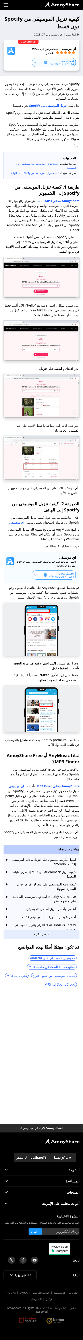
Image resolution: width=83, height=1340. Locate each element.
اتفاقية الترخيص (40, 1293)
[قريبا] (34, 1260)
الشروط (73, 1293)
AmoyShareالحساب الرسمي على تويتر (11, 1260)
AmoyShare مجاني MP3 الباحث (57, 201)
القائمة (6, 5)
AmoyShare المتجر (29, 1157)
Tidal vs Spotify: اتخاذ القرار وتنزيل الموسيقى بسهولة (45, 927)
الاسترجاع (36, 1299)
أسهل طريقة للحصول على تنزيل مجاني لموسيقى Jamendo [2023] (44, 861)
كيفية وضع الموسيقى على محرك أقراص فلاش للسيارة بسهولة (46, 886)
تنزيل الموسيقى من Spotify (48, 105)
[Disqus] (41, 1057)
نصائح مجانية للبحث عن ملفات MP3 (52, 967)
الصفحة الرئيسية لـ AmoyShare (61, 4)
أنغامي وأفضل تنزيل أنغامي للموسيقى (51, 909)
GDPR (11, 1293)
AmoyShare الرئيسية (61, 1141)
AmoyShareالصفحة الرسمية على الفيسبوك (23, 1260)
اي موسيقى (17, 522)
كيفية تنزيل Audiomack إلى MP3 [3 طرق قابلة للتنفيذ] (44, 874)
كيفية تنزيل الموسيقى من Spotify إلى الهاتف (34, 173)
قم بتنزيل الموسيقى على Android (52, 958)
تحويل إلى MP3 (17, 975)
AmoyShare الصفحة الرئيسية (52, 1128)
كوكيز (49, 1299)
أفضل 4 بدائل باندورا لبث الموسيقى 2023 (49, 917)
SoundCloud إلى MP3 (59, 984)
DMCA (24, 1293)
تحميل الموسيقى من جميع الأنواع (54, 975)
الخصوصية (59, 1293)
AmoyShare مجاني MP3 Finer (58, 786)
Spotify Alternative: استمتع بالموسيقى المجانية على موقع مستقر (44, 899)
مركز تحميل (60, 1157)
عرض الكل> (42, 934)
